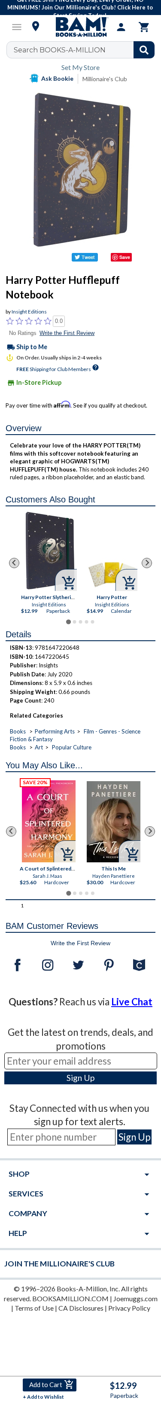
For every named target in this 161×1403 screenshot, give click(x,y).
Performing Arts (55, 731)
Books (18, 731)
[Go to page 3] (80, 622)
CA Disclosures (80, 1308)
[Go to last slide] (14, 563)
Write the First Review (66, 333)
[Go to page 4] (86, 622)
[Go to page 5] (92, 622)
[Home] (81, 27)
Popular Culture (71, 747)
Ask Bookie (57, 78)
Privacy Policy (129, 1308)
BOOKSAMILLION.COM (70, 1298)
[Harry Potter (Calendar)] (111, 574)
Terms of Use (34, 1308)
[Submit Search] (144, 49)
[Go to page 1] (68, 622)
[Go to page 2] (74, 622)
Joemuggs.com (135, 1298)
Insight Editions (29, 311)
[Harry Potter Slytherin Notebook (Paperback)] (50, 551)
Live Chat (131, 1001)
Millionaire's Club (104, 78)
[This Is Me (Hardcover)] (113, 821)
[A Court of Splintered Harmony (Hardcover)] (49, 821)
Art (39, 747)
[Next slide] (147, 563)
